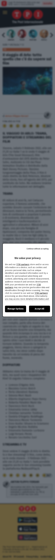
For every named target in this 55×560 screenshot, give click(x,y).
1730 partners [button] (22, 264)
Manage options (15, 309)
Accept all (39, 309)
